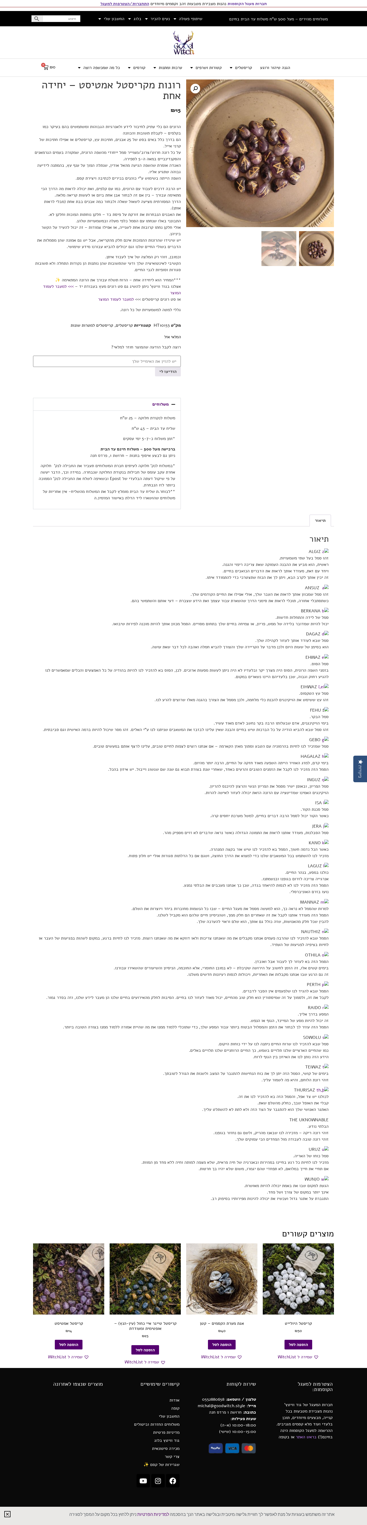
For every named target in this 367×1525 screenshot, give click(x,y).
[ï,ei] (323, 687)
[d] (325, 634)
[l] (326, 866)
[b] (325, 611)
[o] (325, 955)
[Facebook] (172, 1480)
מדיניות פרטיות (166, 1432)
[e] (325, 657)
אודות (174, 1400)
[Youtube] (143, 1480)
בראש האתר (306, 1437)
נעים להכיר (160, 19)
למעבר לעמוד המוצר (116, 299)
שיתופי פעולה (190, 19)
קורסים (139, 68)
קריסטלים (243, 68)
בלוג (137, 19)
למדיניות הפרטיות (153, 1514)
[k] (325, 843)
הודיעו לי (168, 371)
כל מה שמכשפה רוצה (101, 68)
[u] (325, 1149)
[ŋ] (325, 780)
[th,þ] (322, 1090)
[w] (325, 1179)
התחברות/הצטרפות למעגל (124, 4)
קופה (175, 1408)
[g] (325, 740)
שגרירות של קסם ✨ (161, 1465)
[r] (325, 1008)
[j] (326, 826)
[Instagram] (158, 1480)
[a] (325, 588)
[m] (325, 902)
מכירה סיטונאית (165, 1448)
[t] (325, 1067)
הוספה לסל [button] (298, 1345)
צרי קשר (172, 1457)
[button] (195, 88)
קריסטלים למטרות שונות (92, 325)
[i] (326, 803)
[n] (325, 932)
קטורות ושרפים (209, 68)
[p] (325, 985)
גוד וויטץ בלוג (166, 1440)
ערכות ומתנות (170, 68)
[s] (325, 1037)
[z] (325, 552)
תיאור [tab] (320, 520)
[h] (325, 756)
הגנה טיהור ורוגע (275, 68)
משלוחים (160, 404)
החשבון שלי (114, 19)
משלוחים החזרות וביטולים (156, 1424)
